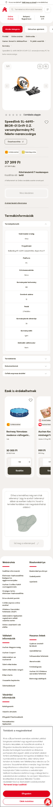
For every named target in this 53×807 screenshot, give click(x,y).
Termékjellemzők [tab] (12, 224)
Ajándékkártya (35, 651)
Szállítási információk (11, 571)
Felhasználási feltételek (38, 656)
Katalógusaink (7, 706)
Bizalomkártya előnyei (38, 571)
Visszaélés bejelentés (11, 680)
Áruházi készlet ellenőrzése (16, 203)
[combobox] (26, 9)
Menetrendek (34, 661)
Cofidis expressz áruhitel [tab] (15, 373)
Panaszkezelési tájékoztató (8, 723)
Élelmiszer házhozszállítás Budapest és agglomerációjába (12, 578)
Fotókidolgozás (35, 667)
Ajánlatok (33, 582)
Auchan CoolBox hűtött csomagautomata (11, 585)
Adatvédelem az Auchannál (9, 658)
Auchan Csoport (8, 653)
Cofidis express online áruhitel (11, 604)
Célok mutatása (26, 801)
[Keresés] (12, 9)
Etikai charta (7, 675)
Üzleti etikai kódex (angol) (12, 670)
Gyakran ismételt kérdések (36, 645)
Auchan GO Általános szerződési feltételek (38, 672)
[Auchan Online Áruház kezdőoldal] (4, 9)
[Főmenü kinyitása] (48, 9)
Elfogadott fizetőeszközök (12, 717)
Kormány (6, 46)
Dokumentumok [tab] (11, 366)
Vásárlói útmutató (9, 712)
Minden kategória (12, 29)
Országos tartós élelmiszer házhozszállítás (12, 592)
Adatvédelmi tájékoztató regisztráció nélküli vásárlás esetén (12, 618)
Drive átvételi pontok (10, 598)
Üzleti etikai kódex (9, 664)
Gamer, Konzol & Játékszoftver (14, 41)
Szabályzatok (34, 576)
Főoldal (5, 36)
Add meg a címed (29, 2)
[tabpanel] (26, 289)
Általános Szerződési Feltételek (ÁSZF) (10, 610)
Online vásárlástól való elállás (11, 626)
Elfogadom (26, 794)
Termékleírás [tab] (10, 359)
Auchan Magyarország (11, 647)
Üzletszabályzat (8, 686)
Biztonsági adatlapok (37, 679)
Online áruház (17, 36)
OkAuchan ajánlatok (36, 29)
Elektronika (30, 36)
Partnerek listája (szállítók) (15, 785)
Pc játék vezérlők (37, 41)
